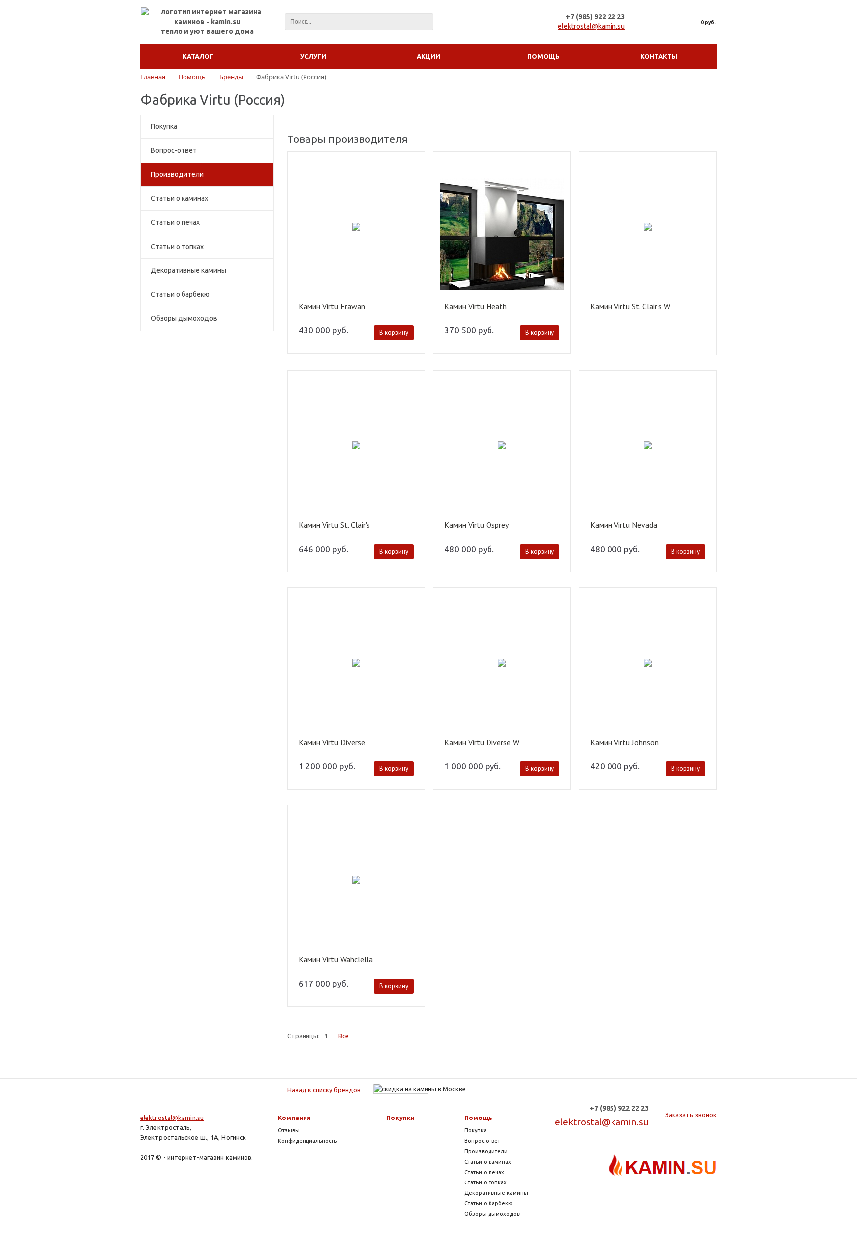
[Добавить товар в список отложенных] (413, 166)
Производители (177, 174)
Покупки (400, 1117)
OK (699, 1216)
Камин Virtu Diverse (332, 742)
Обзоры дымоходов (184, 318)
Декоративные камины (188, 270)
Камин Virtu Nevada (623, 525)
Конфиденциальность (307, 1141)
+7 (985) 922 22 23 (595, 17)
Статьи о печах (175, 222)
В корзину (393, 332)
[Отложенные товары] (670, 22)
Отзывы (289, 1130)
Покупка (164, 126)
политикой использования (706, 1184)
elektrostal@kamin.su (591, 26)
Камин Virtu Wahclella (336, 959)
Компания (294, 1117)
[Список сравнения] (648, 22)
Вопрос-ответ (174, 150)
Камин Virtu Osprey (476, 525)
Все (343, 1035)
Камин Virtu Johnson (624, 742)
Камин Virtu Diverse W (481, 742)
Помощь (478, 1117)
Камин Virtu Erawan (332, 306)
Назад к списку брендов (324, 1089)
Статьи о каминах (179, 198)
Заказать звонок (691, 1114)
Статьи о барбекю (180, 294)
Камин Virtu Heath (475, 306)
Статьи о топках (177, 246)
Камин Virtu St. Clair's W (630, 306)
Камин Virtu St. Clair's (334, 525)
